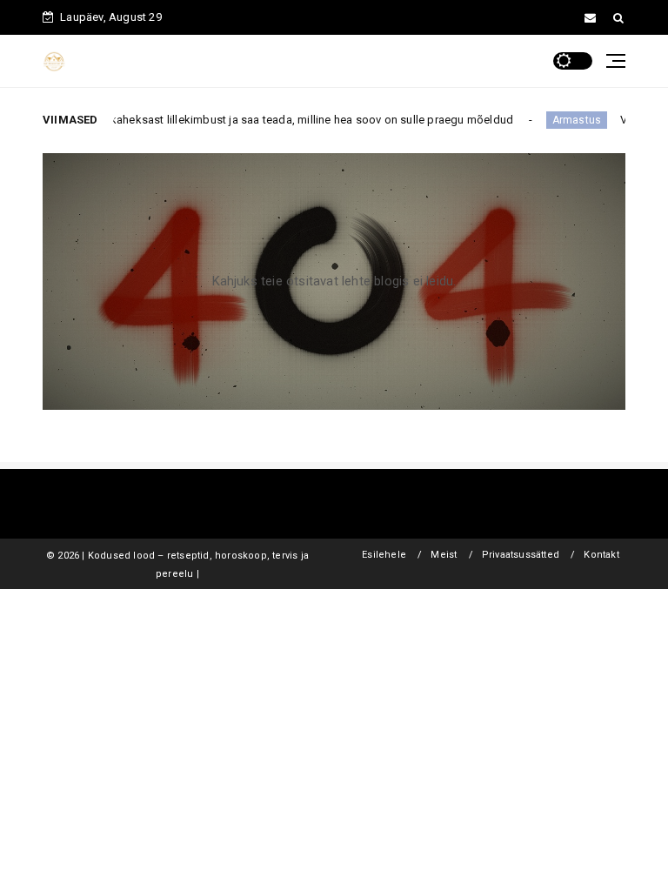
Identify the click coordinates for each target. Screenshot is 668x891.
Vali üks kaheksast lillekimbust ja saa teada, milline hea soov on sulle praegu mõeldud (277, 119)
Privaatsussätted (520, 554)
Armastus (563, 120)
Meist (444, 554)
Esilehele (384, 554)
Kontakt (601, 554)
